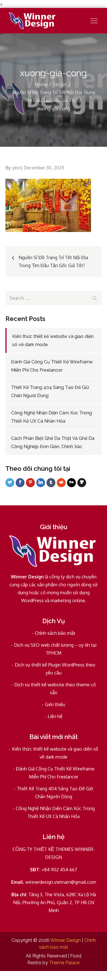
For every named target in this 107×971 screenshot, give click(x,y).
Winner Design (65, 940)
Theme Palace (64, 962)
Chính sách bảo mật (55, 633)
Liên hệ (55, 716)
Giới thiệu (55, 704)
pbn (17, 168)
